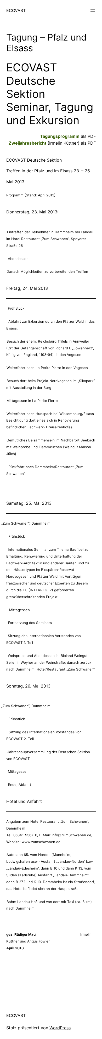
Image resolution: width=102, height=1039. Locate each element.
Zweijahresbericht (27, 143)
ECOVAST (16, 10)
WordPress (60, 1027)
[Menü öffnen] (92, 11)
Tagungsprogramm (60, 136)
